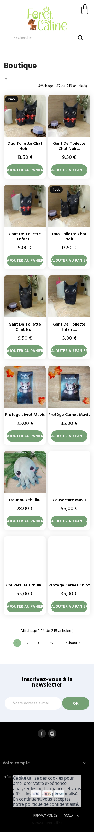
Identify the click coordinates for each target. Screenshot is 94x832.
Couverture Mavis (69, 500)
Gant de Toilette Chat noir (25, 327)
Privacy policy (45, 815)
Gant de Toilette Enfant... (25, 237)
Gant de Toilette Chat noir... (69, 146)
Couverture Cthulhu (25, 585)
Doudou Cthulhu (24, 500)
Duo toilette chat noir (69, 237)
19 (52, 643)
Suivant (74, 643)
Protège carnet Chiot (69, 585)
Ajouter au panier (25, 170)
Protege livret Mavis (25, 415)
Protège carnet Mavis (69, 415)
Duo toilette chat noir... (25, 146)
